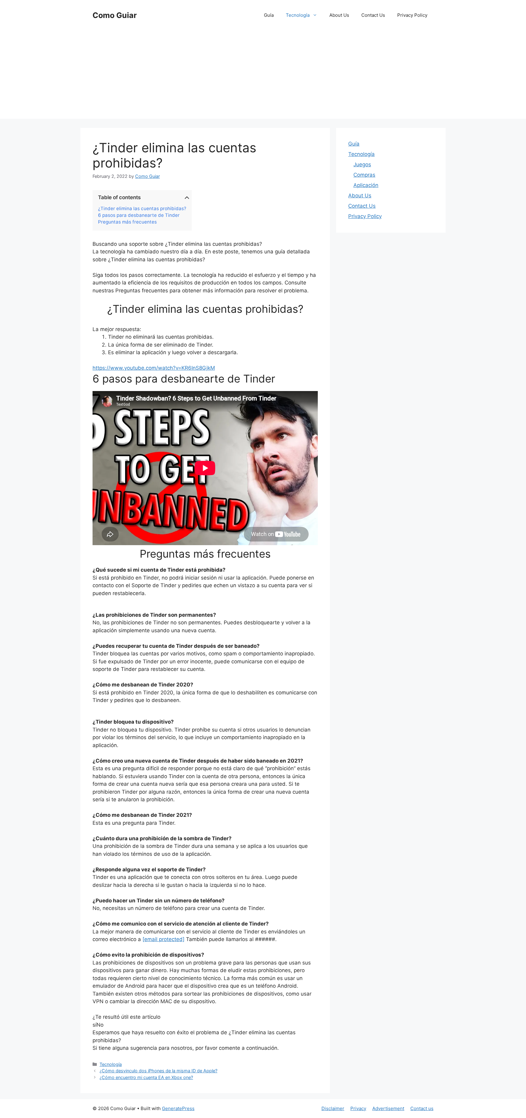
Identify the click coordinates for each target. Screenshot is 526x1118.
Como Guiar (115, 15)
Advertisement (388, 1108)
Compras (364, 175)
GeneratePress (178, 1108)
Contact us (421, 1108)
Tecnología (298, 15)
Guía (269, 15)
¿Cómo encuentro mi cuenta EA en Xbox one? (146, 1077)
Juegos (362, 164)
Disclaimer (332, 1108)
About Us (339, 15)
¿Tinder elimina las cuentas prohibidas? (142, 208)
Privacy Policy (412, 15)
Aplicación (365, 185)
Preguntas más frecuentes (127, 222)
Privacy (358, 1108)
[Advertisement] (263, 76)
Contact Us (373, 15)
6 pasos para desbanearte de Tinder (139, 215)
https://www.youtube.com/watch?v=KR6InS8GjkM (154, 368)
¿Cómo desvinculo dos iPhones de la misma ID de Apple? (158, 1070)
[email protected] (163, 939)
